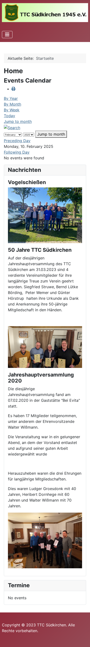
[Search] (12, 127)
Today (9, 115)
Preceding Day (17, 140)
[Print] (13, 88)
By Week (11, 110)
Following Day (17, 152)
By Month (12, 104)
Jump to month (18, 121)
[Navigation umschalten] (7, 34)
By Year (11, 98)
